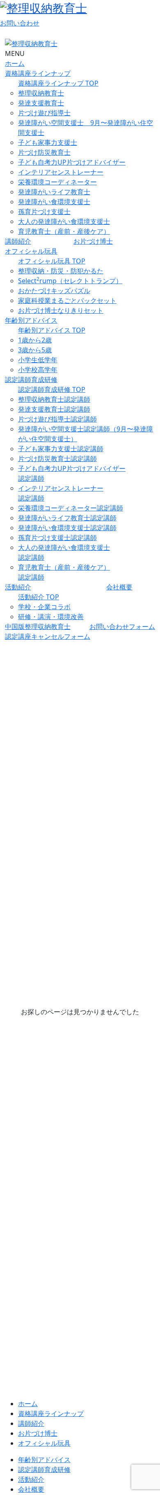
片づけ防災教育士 (44, 152)
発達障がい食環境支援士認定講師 (67, 527)
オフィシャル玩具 (31, 251)
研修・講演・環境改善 (51, 616)
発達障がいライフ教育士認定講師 (67, 517)
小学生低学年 (37, 359)
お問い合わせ (19, 23)
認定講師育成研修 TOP (51, 389)
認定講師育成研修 (31, 379)
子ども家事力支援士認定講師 (60, 448)
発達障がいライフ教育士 (54, 191)
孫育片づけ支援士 (44, 211)
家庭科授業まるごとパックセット (67, 300)
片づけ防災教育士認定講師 (57, 458)
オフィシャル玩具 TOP (51, 260)
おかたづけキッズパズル (54, 290)
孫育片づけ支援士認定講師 (57, 537)
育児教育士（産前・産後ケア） (64, 231)
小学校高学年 (37, 369)
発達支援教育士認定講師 (54, 409)
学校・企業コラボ (44, 606)
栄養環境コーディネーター (57, 181)
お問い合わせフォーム (122, 626)
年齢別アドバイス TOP (51, 330)
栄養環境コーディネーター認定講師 (70, 507)
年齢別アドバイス (31, 320)
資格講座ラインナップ (38, 73)
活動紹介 (18, 586)
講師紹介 (18, 241)
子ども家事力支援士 (47, 142)
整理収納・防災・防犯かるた (60, 270)
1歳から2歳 (35, 340)
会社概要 (119, 586)
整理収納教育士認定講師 (54, 399)
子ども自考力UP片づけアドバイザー (72, 162)
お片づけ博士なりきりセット (60, 310)
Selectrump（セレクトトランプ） (70, 280)
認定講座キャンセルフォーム (47, 636)
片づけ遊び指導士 (44, 112)
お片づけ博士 (93, 241)
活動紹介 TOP (38, 596)
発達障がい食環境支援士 (54, 201)
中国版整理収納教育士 (38, 626)
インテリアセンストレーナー (60, 172)
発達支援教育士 (41, 102)
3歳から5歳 (35, 349)
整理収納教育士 (41, 93)
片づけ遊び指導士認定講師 (57, 419)
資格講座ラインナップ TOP (58, 83)
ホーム (15, 63)
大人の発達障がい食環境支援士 (64, 221)
